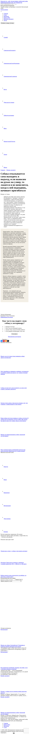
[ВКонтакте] (1, 341)
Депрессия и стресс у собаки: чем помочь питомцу (14, 551)
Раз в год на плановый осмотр (14, 328)
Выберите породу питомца (7, 23)
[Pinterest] (4, 341)
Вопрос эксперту (5, 675)
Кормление (7, 492)
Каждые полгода (10, 326)
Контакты (6, 16)
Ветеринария (7, 505)
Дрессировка (7, 518)
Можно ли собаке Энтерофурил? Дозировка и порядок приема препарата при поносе (13, 646)
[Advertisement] (12, 604)
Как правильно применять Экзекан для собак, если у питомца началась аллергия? (14, 668)
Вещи (5, 479)
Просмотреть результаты (14, 336)
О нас (5, 15)
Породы (6, 466)
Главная (6, 13)
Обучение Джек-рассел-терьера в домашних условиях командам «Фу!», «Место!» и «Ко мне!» (14, 563)
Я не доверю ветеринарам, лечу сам (15, 331)
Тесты (5, 20)
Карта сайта (7, 17)
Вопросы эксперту (9, 19)
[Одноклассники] (6, 341)
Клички (6, 531)
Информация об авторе (7, 317)
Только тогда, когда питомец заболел (15, 329)
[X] (8, 341)
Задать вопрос (4, 9)
